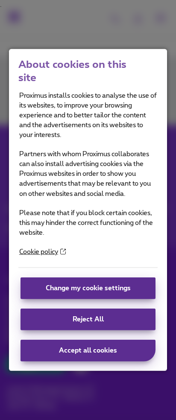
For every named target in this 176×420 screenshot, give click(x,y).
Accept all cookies (88, 350)
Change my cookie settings (88, 288)
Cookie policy (38, 251)
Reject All (88, 319)
